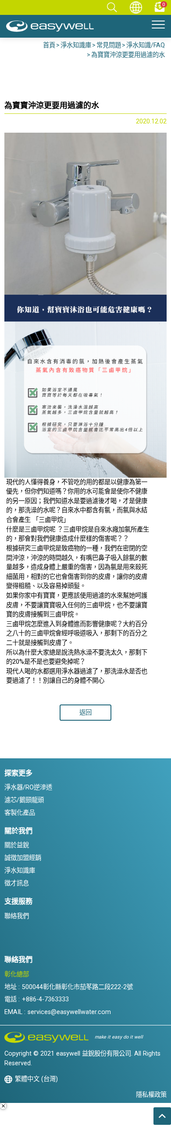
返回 (85, 712)
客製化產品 (19, 813)
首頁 (49, 45)
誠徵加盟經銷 (22, 858)
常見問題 (108, 45)
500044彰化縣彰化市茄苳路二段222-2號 (77, 987)
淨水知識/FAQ (145, 45)
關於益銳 (16, 845)
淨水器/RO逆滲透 (28, 787)
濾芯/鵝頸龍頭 (24, 800)
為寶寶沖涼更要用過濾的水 (128, 55)
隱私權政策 (151, 1095)
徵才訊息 (16, 883)
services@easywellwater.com (69, 1012)
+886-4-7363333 (45, 999)
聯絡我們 (16, 916)
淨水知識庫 (76, 45)
